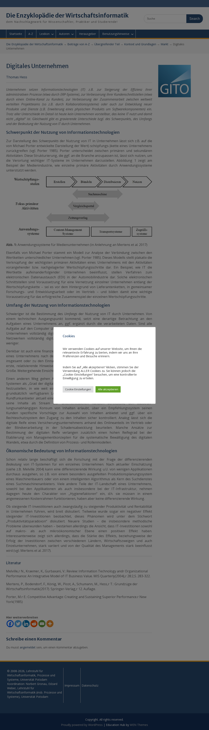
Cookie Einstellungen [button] (78, 389)
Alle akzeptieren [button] (108, 389)
